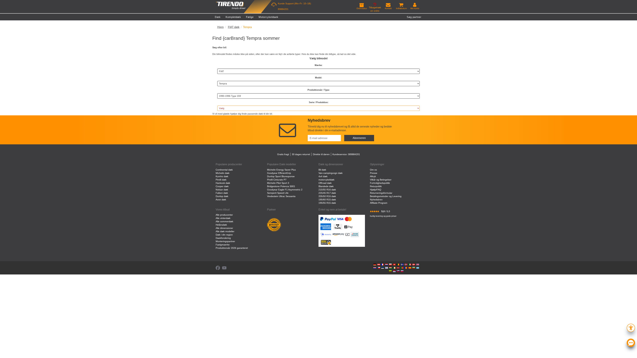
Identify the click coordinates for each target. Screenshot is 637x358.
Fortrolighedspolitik (380, 183)
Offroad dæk (325, 183)
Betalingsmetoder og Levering (385, 196)
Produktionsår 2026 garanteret (232, 248)
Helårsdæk (221, 224)
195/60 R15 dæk (327, 199)
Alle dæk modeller (225, 231)
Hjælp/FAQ (375, 189)
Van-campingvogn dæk (330, 173)
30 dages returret (301, 154)
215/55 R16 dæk (327, 189)
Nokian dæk (222, 189)
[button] (631, 327)
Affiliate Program (378, 203)
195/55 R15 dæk (327, 203)
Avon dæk (221, 199)
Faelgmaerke (223, 244)
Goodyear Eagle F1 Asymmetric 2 (284, 189)
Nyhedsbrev (376, 199)
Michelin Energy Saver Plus (281, 169)
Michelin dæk (222, 173)
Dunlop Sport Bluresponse (281, 176)
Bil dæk (322, 169)
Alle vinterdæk (223, 218)
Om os (373, 169)
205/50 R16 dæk (327, 196)
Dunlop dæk (222, 196)
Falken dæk (222, 193)
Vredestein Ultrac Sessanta (281, 196)
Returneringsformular (381, 193)
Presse (373, 173)
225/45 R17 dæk (327, 193)
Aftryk (373, 176)
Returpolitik (376, 186)
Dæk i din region (224, 234)
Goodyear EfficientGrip (279, 173)
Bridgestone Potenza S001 (281, 186)
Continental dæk (224, 169)
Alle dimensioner (224, 228)
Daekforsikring (223, 238)
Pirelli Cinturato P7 (276, 179)
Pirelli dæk (221, 179)
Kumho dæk (222, 176)
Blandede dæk (326, 186)
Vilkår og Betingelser (380, 179)
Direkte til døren (321, 154)
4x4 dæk (322, 176)
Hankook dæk (223, 183)
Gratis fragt (283, 154)
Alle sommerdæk (224, 221)
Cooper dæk (222, 186)
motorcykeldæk (326, 179)
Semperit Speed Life (277, 193)
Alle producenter (224, 214)
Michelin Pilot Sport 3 (278, 183)
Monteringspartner (225, 241)
